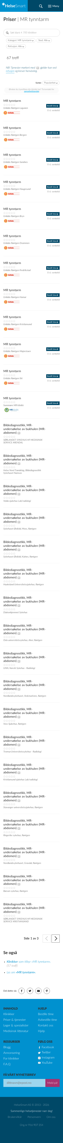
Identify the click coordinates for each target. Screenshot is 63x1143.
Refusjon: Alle (15, 46)
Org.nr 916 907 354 (31, 1125)
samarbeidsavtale (31, 91)
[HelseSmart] (14, 5)
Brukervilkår (15, 1117)
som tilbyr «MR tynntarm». (29, 961)
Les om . (21, 972)
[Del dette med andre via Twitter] (30, 991)
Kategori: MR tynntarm (19, 40)
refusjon (10, 71)
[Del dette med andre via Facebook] (21, 991)
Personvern (34, 1117)
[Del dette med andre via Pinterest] (47, 991)
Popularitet (49, 83)
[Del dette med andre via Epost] (38, 991)
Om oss (51, 1117)
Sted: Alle (43, 40)
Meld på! (52, 1083)
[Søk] (41, 6)
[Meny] (53, 6)
